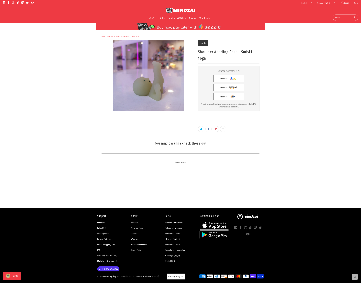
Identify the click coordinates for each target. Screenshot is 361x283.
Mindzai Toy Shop (109, 276)
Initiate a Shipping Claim (106, 244)
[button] (153, 18)
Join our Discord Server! (173, 222)
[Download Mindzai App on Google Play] (214, 238)
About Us (134, 222)
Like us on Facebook (172, 239)
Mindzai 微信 (170, 261)
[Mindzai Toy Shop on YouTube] (32, 2)
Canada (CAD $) (324, 3)
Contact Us (101, 222)
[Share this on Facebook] (208, 129)
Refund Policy (102, 228)
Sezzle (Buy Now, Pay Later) (107, 255)
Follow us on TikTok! (172, 233)
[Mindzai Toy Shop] (180, 11)
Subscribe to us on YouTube (175, 250)
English (304, 3)
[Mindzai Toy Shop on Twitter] (27, 2)
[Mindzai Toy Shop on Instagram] (13, 2)
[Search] (354, 18)
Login (346, 2)
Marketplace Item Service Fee (108, 261)
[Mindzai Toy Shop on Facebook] (8, 2)
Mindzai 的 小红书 (172, 255)
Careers (134, 233)
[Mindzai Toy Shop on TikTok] (17, 2)
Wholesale (135, 239)
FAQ (98, 250)
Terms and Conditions (139, 244)
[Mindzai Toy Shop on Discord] (3, 2)
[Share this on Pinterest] (216, 129)
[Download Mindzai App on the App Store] (214, 228)
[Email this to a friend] (223, 129)
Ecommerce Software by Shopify (147, 276)
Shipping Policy (102, 233)
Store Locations (137, 228)
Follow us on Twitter (172, 244)
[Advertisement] (180, 188)
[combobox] (345, 18)
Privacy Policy (136, 250)
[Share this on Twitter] (201, 129)
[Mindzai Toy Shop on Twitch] (22, 2)
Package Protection (104, 239)
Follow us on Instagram (173, 228)
